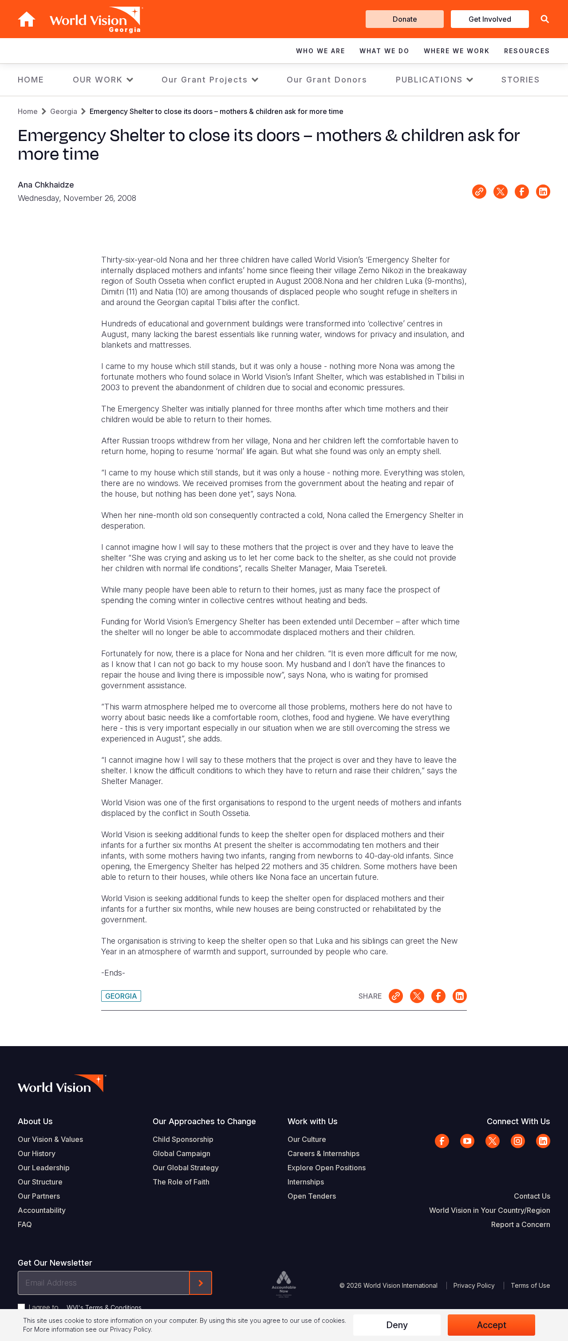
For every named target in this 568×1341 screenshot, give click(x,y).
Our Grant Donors (327, 79)
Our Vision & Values (50, 1139)
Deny (397, 1325)
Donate (405, 19)
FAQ (25, 1224)
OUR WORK (98, 79)
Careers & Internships (323, 1153)
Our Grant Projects (205, 79)
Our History (36, 1153)
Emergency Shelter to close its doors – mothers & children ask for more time (216, 111)
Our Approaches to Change (204, 1121)
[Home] (27, 19)
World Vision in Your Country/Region (489, 1210)
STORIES (520, 79)
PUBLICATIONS (429, 79)
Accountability (42, 1210)
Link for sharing (479, 191)
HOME (31, 79)
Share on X (500, 191)
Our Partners (39, 1196)
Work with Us (313, 1121)
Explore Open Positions (327, 1167)
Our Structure (40, 1181)
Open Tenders (312, 1196)
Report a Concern (520, 1224)
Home (28, 111)
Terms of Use (530, 1285)
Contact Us (532, 1196)
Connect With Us (518, 1121)
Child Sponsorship (183, 1139)
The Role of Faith (181, 1181)
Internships (306, 1181)
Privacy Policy (474, 1285)
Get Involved (490, 19)
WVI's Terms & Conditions (104, 1307)
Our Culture (307, 1139)
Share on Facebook (522, 191)
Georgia (63, 111)
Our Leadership (44, 1167)
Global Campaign (181, 1153)
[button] (545, 19)
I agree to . (85, 1307)
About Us (35, 1121)
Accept (491, 1325)
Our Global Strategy (186, 1167)
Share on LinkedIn (543, 191)
